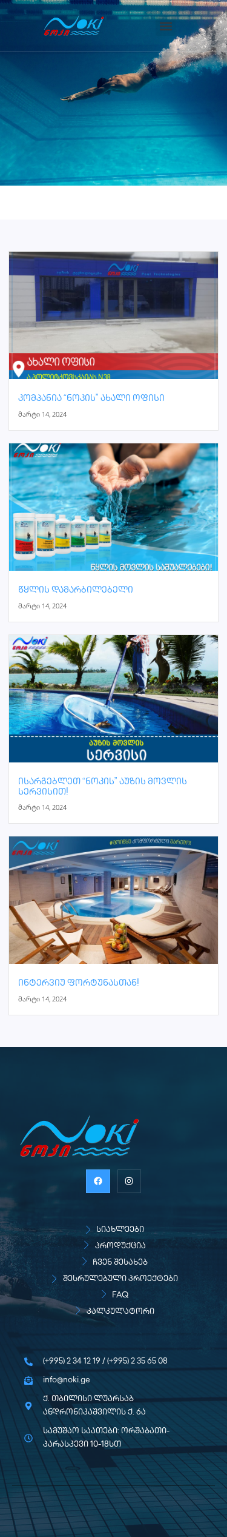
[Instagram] (129, 1181)
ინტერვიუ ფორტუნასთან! (78, 983)
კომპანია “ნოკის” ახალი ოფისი (91, 398)
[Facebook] (98, 1181)
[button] (166, 26)
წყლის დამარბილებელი (75, 590)
